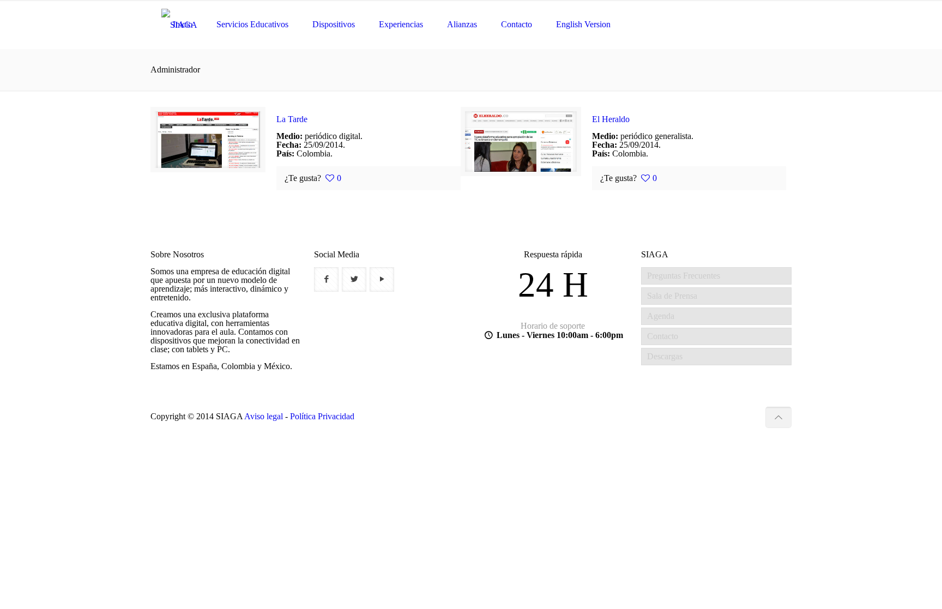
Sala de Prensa (672, 295)
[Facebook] (719, 416)
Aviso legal (263, 416)
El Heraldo (611, 119)
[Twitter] (734, 416)
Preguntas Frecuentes (683, 275)
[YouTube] (748, 416)
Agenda (660, 316)
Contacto (662, 336)
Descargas (665, 356)
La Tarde (291, 119)
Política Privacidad (322, 416)
